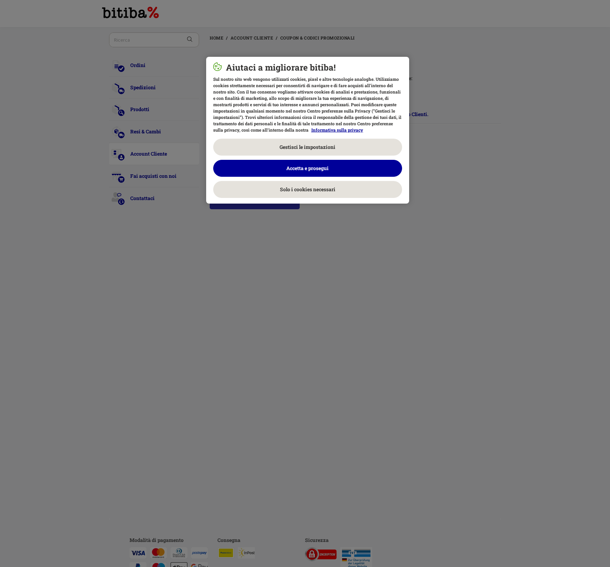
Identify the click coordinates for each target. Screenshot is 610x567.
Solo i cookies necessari (307, 189)
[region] (307, 130)
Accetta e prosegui (307, 168)
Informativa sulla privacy (337, 130)
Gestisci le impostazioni (307, 147)
